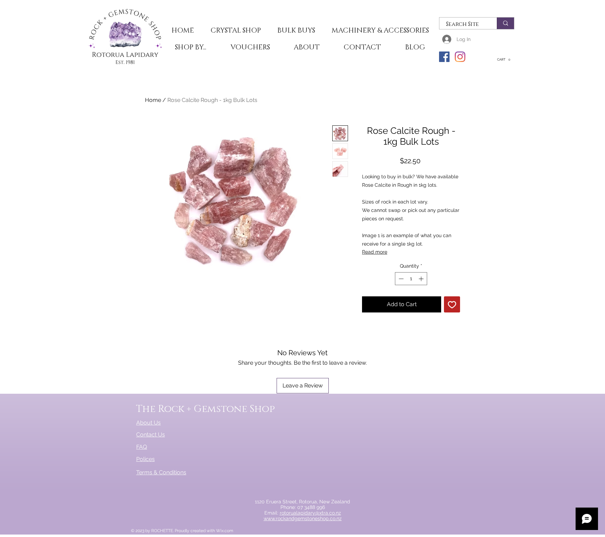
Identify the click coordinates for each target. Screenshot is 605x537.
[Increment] (421, 279)
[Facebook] (444, 56)
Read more (374, 252)
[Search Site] (505, 23)
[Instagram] (460, 56)
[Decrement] (400, 279)
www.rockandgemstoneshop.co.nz (303, 518)
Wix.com (224, 530)
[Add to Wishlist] (452, 304)
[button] (235, 31)
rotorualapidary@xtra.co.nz (310, 513)
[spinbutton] (411, 279)
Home (153, 100)
